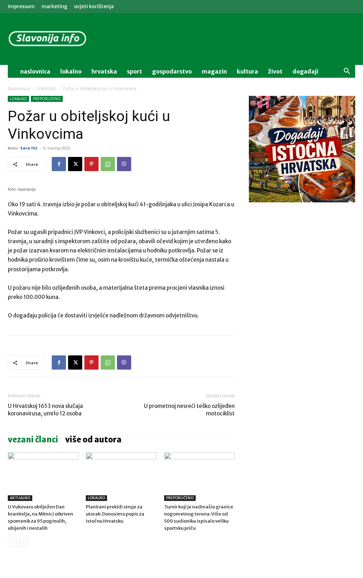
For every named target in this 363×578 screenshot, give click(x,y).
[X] (75, 164)
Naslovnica (19, 89)
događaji (305, 71)
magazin (214, 71)
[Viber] (124, 164)
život (275, 71)
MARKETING (54, 6)
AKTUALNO (20, 498)
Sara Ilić (29, 148)
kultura (247, 71)
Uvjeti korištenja (94, 6)
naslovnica (35, 71)
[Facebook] (59, 164)
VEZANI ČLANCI (33, 439)
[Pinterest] (91, 164)
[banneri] (302, 149)
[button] (346, 72)
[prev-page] (12, 542)
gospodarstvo (172, 71)
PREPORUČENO (47, 98)
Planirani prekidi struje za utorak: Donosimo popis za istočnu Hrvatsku (115, 514)
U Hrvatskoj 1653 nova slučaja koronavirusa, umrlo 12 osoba (45, 410)
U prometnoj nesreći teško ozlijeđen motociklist (189, 410)
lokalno (71, 71)
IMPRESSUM (21, 6)
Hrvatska (104, 71)
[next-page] (23, 542)
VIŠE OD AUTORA (93, 439)
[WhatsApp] (108, 164)
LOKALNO (46, 89)
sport (134, 71)
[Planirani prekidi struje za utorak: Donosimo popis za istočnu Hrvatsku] (121, 476)
